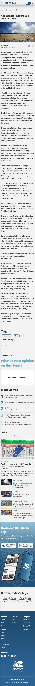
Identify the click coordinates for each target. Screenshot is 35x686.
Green (3, 635)
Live (13, 619)
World (2, 623)
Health (10, 10)
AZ (26, 3)
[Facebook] (2, 656)
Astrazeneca (6, 336)
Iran (5, 602)
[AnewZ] (17, 667)
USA (29, 598)
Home (3, 10)
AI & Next (3, 626)
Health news (20, 10)
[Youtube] (12, 656)
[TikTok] (19, 656)
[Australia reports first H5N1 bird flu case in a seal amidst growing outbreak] (17, 449)
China (16, 336)
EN (29, 3)
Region (3, 619)
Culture (3, 632)
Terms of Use (27, 626)
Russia (20, 602)
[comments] (29, 46)
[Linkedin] (5, 656)
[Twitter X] (9, 656)
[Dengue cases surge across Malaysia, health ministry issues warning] (6, 482)
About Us (26, 619)
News (5, 598)
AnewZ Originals (3, 640)
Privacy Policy (27, 623)
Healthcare (14, 436)
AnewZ (17, 679)
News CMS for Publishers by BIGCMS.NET (17, 682)
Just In (14, 623)
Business (3, 629)
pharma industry (8, 340)
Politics (13, 598)
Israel (12, 602)
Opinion (3, 647)
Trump (22, 598)
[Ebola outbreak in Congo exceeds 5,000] (6, 494)
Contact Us (26, 629)
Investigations (5, 644)
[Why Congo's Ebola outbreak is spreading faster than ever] (6, 503)
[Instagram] (15, 656)
